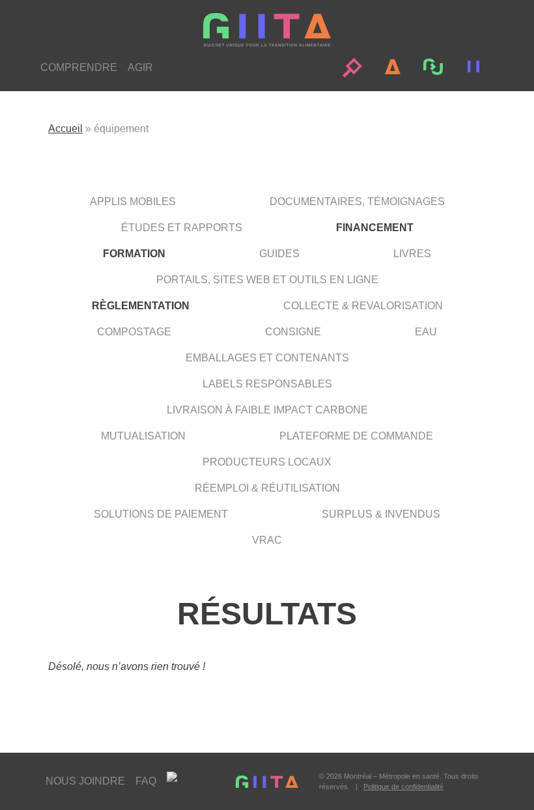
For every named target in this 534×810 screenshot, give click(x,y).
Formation (134, 253)
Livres (412, 253)
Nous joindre (85, 781)
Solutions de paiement (161, 514)
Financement (375, 227)
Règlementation (141, 305)
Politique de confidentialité (403, 786)
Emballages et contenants (267, 357)
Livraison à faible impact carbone (267, 409)
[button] (352, 67)
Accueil (65, 128)
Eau (426, 331)
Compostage (134, 331)
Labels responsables (267, 383)
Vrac (267, 540)
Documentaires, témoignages (357, 201)
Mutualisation (143, 435)
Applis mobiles (133, 201)
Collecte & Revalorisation (363, 305)
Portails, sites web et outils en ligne (267, 279)
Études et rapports (181, 227)
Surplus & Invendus (381, 514)
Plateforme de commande (356, 435)
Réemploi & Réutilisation (267, 488)
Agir (140, 67)
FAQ (145, 781)
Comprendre (78, 67)
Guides (279, 253)
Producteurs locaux (267, 462)
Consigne (293, 331)
